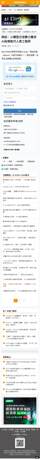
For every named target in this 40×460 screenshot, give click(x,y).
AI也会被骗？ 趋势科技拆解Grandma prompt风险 (20, 192)
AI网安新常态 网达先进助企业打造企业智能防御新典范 (21, 383)
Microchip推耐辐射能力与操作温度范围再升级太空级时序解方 (21, 390)
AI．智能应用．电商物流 (21, 10)
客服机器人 (32, 161)
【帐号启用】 (8, 117)
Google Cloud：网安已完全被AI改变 (16, 187)
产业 (10, 10)
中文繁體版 (16, 434)
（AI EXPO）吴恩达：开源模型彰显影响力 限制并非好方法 (19, 262)
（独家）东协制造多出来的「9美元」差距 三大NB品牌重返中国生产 (21, 337)
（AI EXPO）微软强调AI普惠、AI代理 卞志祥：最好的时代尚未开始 (18, 250)
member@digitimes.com (11, 141)
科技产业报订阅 (20, 429)
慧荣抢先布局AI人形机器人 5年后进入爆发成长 (19, 181)
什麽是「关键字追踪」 (11, 169)
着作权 (28, 429)
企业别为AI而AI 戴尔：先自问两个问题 (17, 244)
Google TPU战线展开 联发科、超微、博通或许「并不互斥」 (21, 317)
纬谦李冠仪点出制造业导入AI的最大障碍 (17, 256)
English (25, 434)
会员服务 (11, 429)
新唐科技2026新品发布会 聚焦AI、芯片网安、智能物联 (20, 376)
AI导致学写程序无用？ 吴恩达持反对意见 (18, 274)
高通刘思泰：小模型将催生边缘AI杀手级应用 (19, 226)
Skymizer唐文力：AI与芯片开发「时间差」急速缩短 (20, 232)
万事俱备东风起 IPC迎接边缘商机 (15, 217)
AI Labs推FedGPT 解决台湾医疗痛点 (16, 205)
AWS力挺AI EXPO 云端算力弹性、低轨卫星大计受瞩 (19, 238)
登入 (20, 111)
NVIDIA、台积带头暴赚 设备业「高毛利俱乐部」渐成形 (21, 324)
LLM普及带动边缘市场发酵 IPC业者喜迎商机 (19, 279)
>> (24, 300)
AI (4, 161)
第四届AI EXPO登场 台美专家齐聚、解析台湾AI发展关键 (19, 269)
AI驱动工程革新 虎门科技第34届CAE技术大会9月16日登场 (21, 363)
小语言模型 (20, 161)
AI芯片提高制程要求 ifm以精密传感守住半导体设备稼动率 (21, 370)
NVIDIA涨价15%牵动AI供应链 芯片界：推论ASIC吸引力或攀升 (21, 344)
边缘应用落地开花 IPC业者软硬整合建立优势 (19, 291)
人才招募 (22, 431)
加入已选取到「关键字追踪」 (14, 165)
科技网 (3, 10)
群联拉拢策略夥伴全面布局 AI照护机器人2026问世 (20, 199)
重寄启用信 (13, 102)
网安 (10, 161)
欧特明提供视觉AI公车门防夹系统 (15, 221)
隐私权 (33, 429)
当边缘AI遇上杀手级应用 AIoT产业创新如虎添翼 (20, 211)
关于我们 (4, 429)
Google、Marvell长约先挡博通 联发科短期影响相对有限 (21, 330)
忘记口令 (6, 102)
